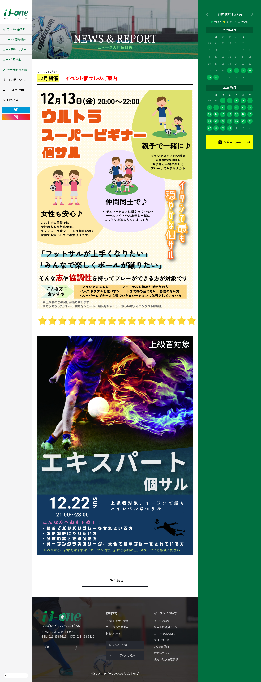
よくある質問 (161, 646)
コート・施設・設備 (13, 90)
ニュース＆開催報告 (14, 39)
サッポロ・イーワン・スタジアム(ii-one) (117, 673)
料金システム (113, 633)
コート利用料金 (12, 59)
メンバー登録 (15, 69)
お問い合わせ (161, 653)
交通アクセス (10, 100)
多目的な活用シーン (14, 80)
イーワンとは (161, 621)
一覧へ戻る (115, 580)
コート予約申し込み (14, 49)
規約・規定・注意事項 (166, 659)
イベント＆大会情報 (14, 29)
